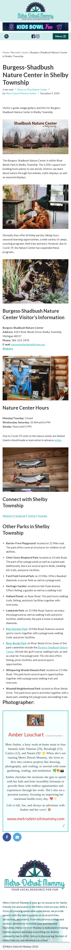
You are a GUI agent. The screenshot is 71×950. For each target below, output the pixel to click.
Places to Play (24, 89)
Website (8, 348)
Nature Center (39, 89)
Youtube (42, 515)
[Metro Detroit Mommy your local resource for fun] (35, 11)
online (57, 440)
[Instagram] (38, 36)
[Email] (17, 837)
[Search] (6, 36)
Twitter (31, 515)
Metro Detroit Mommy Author (21, 93)
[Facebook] (33, 36)
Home (6, 52)
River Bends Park (16, 643)
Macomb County (20, 52)
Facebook (19, 515)
